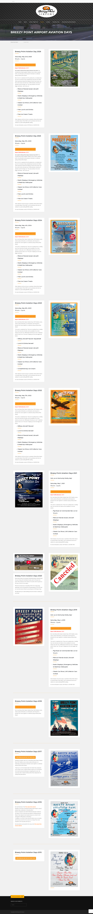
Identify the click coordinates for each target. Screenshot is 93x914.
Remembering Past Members (69, 22)
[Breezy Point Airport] (46, 11)
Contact (48, 22)
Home (20, 22)
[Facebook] (22, 896)
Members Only (56, 22)
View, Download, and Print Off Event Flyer (25, 757)
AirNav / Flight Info (33, 22)
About (25, 22)
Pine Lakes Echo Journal (30, 806)
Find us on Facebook (16, 896)
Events (42, 22)
